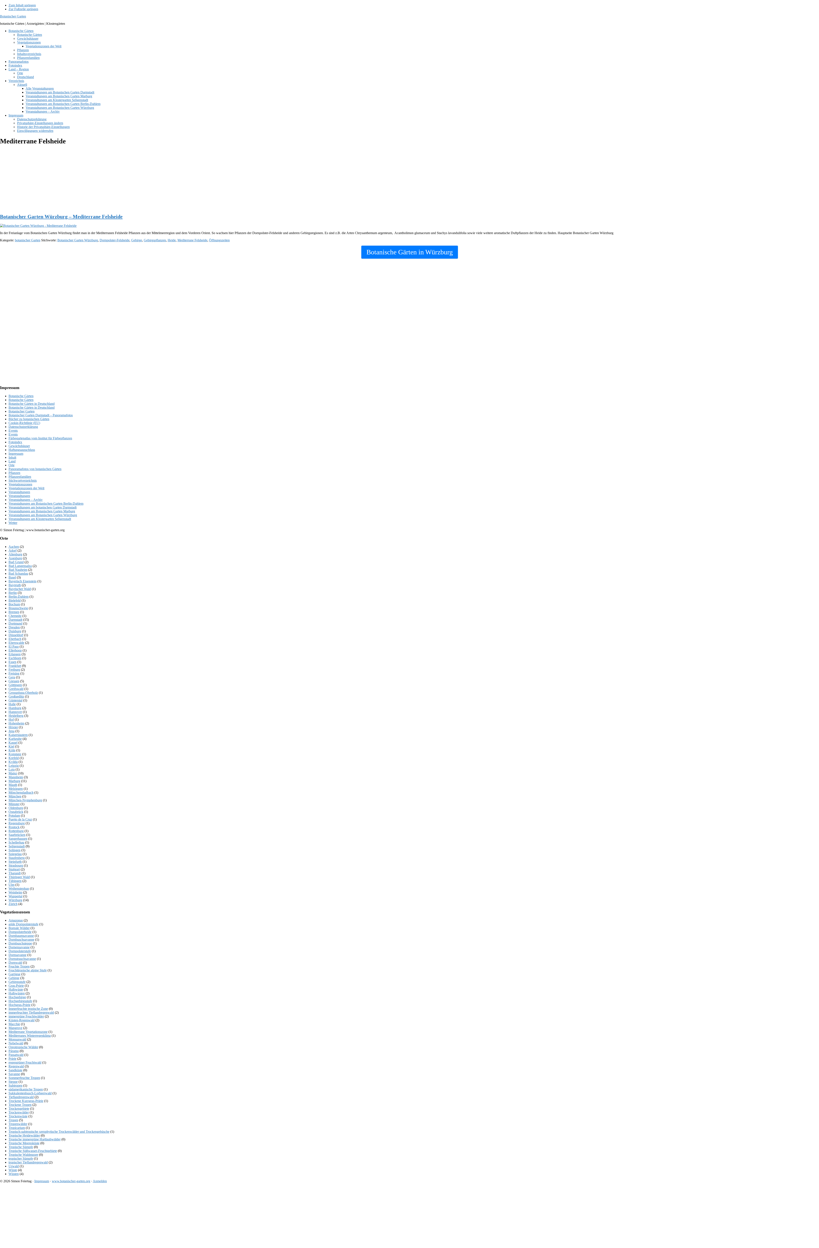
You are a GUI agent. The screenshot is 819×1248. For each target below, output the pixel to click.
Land (12, 461)
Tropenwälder (18, 1124)
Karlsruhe (15, 739)
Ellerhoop (15, 650)
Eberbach (15, 639)
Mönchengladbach (21, 792)
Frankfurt (15, 666)
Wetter (13, 523)
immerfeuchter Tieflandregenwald (31, 1012)
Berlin (13, 593)
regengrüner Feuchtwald (25, 1062)
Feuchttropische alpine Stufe (28, 970)
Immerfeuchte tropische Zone (28, 1008)
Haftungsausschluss (22, 450)
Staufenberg (17, 858)
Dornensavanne (19, 947)
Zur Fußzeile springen (23, 9)
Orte (12, 465)
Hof (11, 719)
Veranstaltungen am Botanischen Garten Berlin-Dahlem (46, 503)
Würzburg (15, 900)
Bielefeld (15, 600)
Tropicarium (17, 1128)
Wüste (13, 1170)
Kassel (13, 742)
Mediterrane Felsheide (192, 240)
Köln (12, 750)
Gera (12, 677)
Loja (12, 769)
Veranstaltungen (19, 492)
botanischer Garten (27, 240)
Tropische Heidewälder (24, 1135)
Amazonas (16, 920)
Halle (12, 704)
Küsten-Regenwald (22, 1020)
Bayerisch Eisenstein (22, 581)
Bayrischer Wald (20, 589)
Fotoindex (15, 442)
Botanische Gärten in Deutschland (32, 403)
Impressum (16, 453)
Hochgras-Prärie (19, 1005)
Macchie (14, 1024)
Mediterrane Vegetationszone (28, 1032)
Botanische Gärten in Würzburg (409, 252)
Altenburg (15, 554)
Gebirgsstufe (17, 982)
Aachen (14, 546)
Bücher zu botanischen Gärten (29, 419)
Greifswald (16, 689)
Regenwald (16, 1066)
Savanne (14, 1074)
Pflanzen (14, 473)
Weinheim (15, 892)
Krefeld (14, 758)
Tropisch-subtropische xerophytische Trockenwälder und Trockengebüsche (59, 1131)
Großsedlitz (16, 696)
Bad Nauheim (18, 570)
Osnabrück (16, 812)
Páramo (14, 1051)
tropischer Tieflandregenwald (28, 1162)
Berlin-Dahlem (19, 596)
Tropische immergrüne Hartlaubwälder (35, 1139)
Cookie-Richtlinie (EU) (24, 423)
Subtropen (15, 1085)
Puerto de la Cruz (20, 819)
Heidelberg (16, 715)
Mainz (13, 773)
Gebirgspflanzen (155, 240)
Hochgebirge (17, 997)
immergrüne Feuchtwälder (26, 1016)
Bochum (14, 604)
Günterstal (15, 700)
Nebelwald (16, 1043)
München (15, 796)
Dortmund (15, 623)
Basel (12, 577)
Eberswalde (16, 642)
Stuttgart (14, 869)
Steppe (13, 1081)
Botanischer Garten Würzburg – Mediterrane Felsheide (61, 216)
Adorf (13, 550)
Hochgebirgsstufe (20, 1001)
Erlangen (15, 654)
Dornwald (15, 962)
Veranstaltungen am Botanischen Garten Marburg (42, 511)
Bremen (14, 612)
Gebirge (136, 240)
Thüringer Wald (19, 877)
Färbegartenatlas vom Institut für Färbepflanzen (40, 438)
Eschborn (15, 658)
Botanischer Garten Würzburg (77, 240)
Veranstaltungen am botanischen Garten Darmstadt (43, 507)
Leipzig (14, 765)
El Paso (14, 646)
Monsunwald (17, 1039)
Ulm (12, 884)
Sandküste (15, 1070)
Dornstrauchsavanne (22, 959)
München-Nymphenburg (25, 800)
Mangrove (15, 1028)
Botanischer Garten (13, 16)
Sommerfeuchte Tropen (24, 1078)
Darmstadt (15, 619)
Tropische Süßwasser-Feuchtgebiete (33, 1151)
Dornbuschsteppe (20, 943)
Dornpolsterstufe (20, 951)
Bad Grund (16, 562)
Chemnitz (15, 616)
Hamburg (15, 708)
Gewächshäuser (19, 446)
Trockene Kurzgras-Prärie (26, 1101)
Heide (172, 240)
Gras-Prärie (16, 985)
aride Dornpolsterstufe (23, 924)
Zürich (13, 904)
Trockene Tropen (20, 1105)
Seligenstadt (17, 846)
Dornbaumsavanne (21, 935)
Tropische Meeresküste (24, 1143)
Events (13, 430)
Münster (14, 804)
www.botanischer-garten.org (71, 1181)
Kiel (11, 746)
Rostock (14, 827)
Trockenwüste (18, 1116)
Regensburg (17, 823)
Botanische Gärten (21, 396)
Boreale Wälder (19, 928)
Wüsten (14, 1174)
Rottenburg (16, 831)
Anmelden (100, 1181)
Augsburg (15, 558)
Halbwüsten (17, 993)
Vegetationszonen (20, 484)
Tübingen (15, 881)
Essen (12, 662)
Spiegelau (15, 854)
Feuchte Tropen (19, 966)
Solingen (14, 850)
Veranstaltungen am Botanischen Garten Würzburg (43, 515)
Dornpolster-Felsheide (114, 240)
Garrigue (14, 974)
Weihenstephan (19, 888)
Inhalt (12, 457)
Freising (14, 673)
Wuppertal (15, 896)
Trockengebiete (19, 1108)
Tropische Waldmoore (23, 1154)
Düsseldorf (16, 635)
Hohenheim (16, 723)
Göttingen (15, 685)
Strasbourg (16, 865)
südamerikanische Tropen (26, 1089)
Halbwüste (16, 989)
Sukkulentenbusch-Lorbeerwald (30, 1093)
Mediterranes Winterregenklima (30, 1035)
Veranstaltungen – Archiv (26, 500)
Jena (12, 731)
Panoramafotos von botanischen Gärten (35, 469)
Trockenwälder (19, 1112)
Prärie (12, 1058)
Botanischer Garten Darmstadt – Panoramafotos (41, 415)
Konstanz (15, 754)
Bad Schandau (18, 573)
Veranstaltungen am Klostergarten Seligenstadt (40, 519)
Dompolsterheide (20, 932)
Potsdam (14, 815)
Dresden (14, 627)
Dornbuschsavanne (21, 939)
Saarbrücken (17, 835)
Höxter (13, 727)
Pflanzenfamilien (20, 476)
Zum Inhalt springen (22, 5)
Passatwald (16, 1055)
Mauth (13, 785)
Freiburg (14, 669)
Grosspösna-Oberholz (23, 692)
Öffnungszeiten (219, 240)
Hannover (15, 712)
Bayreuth (15, 585)
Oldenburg (16, 808)
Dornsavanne (17, 955)
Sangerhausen (18, 838)
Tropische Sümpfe (21, 1147)
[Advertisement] (128, 180)
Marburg (14, 781)
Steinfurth (15, 861)
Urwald (14, 1166)
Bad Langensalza (20, 566)
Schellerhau (16, 842)
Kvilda (13, 762)
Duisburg (15, 631)
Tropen (13, 1120)
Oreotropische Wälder (23, 1047)
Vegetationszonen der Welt (26, 488)
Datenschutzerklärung (23, 427)
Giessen (14, 681)
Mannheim (16, 777)
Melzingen (16, 788)
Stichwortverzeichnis (23, 480)
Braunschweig (18, 608)
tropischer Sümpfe (21, 1158)
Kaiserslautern (18, 735)
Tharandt (15, 873)
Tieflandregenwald (21, 1097)
